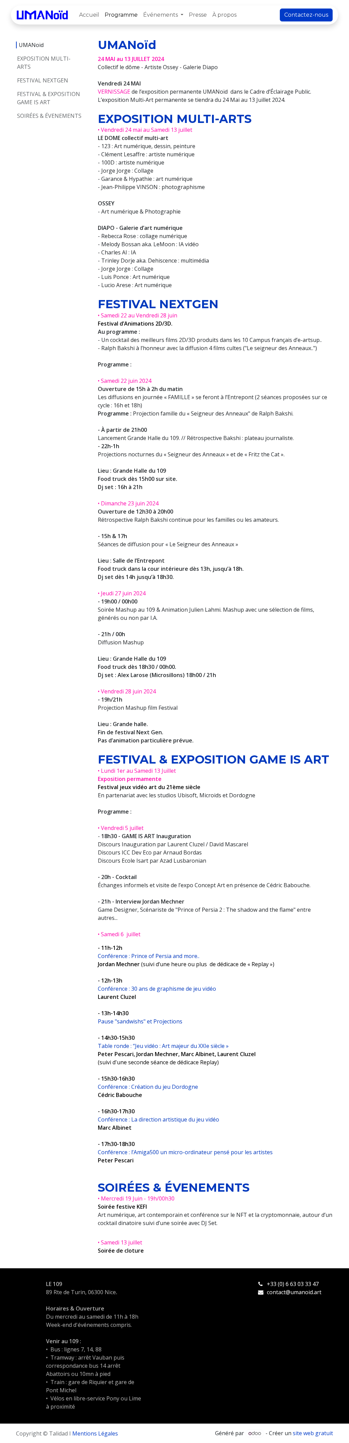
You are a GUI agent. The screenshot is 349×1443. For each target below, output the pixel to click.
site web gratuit (313, 1433)
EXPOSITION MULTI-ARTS (44, 62)
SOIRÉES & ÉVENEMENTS (49, 116)
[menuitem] (89, 15)
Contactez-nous (306, 15)
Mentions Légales (95, 1433)
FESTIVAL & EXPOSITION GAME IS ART (48, 98)
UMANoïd (31, 45)
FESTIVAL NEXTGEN (43, 80)
